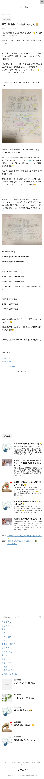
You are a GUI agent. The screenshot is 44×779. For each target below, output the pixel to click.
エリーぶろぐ (22, 7)
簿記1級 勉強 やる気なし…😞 (24, 725)
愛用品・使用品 (8, 644)
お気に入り (6, 622)
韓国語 (4, 667)
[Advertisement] (18, 388)
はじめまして (7, 626)
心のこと (5, 640)
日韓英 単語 (7, 652)
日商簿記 (10, 361)
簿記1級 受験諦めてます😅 (23, 710)
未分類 (4, 655)
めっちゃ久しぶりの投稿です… (24, 683)
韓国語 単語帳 (8, 670)
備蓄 (3, 629)
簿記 (8, 358)
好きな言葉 (6, 637)
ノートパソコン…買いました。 (24, 698)
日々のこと (6, 648)
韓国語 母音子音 (9, 674)
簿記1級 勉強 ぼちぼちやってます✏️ (28, 444)
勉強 (5, 358)
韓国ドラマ (6, 663)
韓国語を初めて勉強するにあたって (27, 519)
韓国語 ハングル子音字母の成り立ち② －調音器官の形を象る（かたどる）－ (27, 463)
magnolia (11, 366)
